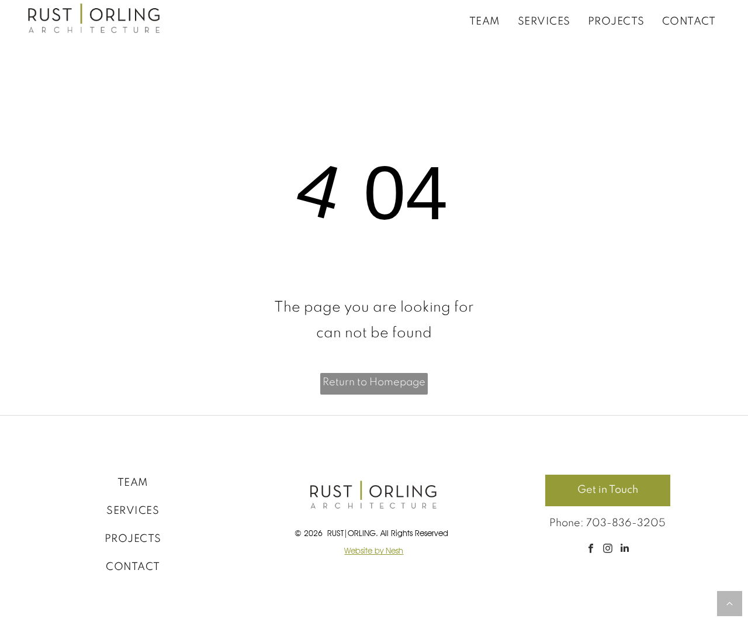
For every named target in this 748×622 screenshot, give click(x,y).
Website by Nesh (373, 550)
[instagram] (607, 549)
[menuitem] (484, 21)
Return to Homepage (374, 382)
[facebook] (590, 549)
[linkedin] (624, 549)
